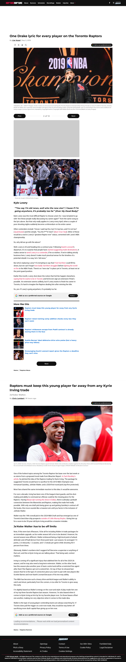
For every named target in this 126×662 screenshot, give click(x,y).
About (15, 644)
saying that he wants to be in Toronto (28, 279)
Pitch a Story (18, 647)
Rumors (33, 3)
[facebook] (109, 3)
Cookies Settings (65, 651)
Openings (43, 644)
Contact (62, 644)
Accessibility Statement (22, 651)
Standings (50, 3)
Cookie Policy (85, 647)
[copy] (25, 45)
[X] (113, 3)
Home (16, 370)
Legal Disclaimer (106, 647)
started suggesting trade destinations (62, 250)
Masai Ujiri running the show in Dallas (41, 500)
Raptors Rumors (26, 630)
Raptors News (25, 370)
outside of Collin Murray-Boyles (53, 518)
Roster (58, 3)
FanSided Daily (105, 644)
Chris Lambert (18, 398)
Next (73, 116)
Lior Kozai (16, 40)
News (26, 3)
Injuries (65, 3)
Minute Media (14, 656)
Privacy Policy (45, 647)
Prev (19, 116)
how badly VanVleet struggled (46, 266)
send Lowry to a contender (37, 252)
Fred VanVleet (60, 263)
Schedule (41, 3)
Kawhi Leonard (67, 247)
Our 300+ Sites (86, 644)
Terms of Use (64, 647)
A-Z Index (44, 651)
